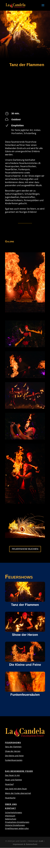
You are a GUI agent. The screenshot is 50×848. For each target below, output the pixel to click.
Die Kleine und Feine (14, 755)
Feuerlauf (9, 784)
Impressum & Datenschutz (25, 844)
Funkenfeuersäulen (13, 760)
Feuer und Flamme (13, 779)
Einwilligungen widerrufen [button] (17, 828)
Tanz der (9, 746)
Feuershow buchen (25, 549)
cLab (41, 841)
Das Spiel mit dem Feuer (16, 788)
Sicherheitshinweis (13, 812)
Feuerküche (10, 797)
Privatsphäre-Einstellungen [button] (17, 822)
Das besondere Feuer (19, 771)
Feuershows (13, 742)
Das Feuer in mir (12, 775)
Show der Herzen (12, 751)
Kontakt (10, 808)
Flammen (17, 746)
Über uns (11, 804)
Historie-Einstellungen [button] (15, 825)
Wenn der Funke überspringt (18, 793)
